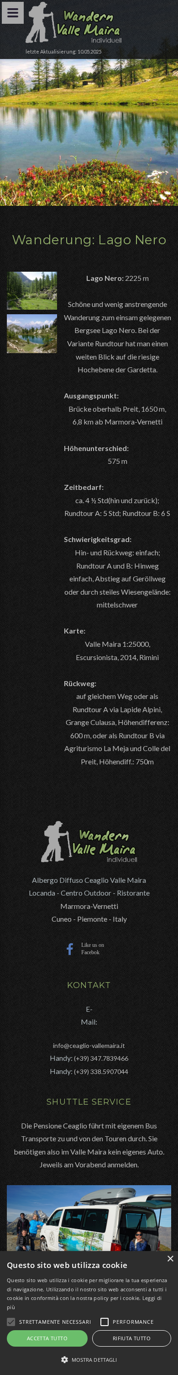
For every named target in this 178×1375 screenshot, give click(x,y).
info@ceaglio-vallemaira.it (89, 1045)
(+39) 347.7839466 (101, 1058)
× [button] (170, 1259)
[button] (89, 1359)
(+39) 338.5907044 (101, 1071)
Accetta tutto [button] (47, 1338)
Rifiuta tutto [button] (132, 1338)
